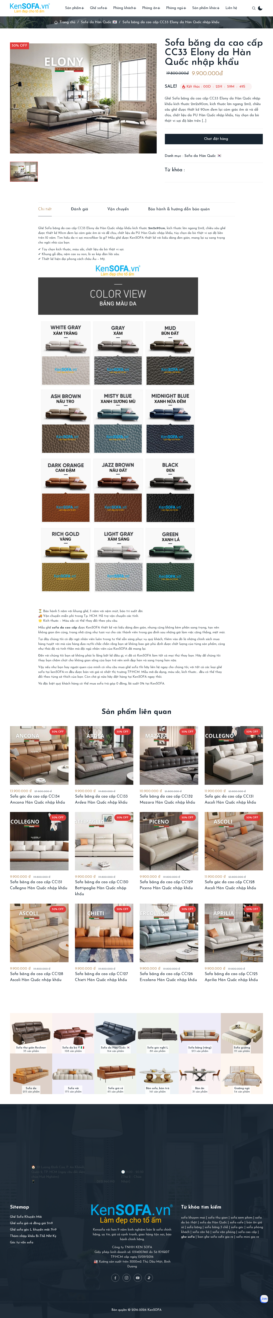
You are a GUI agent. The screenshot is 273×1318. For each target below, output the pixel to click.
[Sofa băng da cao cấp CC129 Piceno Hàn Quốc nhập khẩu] (169, 841)
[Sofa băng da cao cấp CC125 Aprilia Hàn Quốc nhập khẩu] (234, 933)
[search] (254, 8)
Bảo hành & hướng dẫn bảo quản (179, 209)
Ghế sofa (97, 8)
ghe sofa (188, 1237)
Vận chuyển (118, 209)
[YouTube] (138, 1278)
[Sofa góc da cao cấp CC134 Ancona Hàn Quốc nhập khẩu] (39, 755)
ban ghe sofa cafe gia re (215, 1237)
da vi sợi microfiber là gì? (89, 238)
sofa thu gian (218, 1217)
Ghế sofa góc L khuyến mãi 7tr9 (33, 1229)
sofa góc (237, 1227)
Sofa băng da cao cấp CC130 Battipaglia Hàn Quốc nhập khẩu (101, 888)
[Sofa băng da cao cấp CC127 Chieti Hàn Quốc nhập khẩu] (104, 933)
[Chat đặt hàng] (214, 139)
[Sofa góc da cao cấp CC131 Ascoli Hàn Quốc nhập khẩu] (234, 755)
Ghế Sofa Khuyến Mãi (26, 1217)
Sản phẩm (73, 8)
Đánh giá (79, 209)
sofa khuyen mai (193, 1217)
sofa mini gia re (247, 1237)
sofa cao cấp (247, 1232)
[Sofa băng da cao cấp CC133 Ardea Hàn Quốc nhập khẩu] (104, 755)
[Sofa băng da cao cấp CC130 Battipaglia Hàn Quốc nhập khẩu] (104, 841)
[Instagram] (127, 1278)
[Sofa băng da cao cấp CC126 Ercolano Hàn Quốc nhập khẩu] (169, 933)
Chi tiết (45, 209)
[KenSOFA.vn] (30, 8)
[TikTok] (149, 1278)
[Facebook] (115, 1278)
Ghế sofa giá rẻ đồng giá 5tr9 (31, 1223)
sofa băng (194, 1227)
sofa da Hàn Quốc (213, 1222)
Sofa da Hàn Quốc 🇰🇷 (99, 22)
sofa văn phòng (223, 1232)
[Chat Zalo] (264, 1299)
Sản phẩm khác (204, 8)
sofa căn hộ (200, 1232)
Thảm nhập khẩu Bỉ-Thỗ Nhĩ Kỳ (33, 1236)
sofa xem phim (241, 1217)
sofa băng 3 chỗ (216, 1227)
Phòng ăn (149, 8)
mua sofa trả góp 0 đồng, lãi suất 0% (117, 683)
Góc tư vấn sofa (21, 1242)
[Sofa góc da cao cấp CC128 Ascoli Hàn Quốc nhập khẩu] (234, 841)
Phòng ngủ (174, 8)
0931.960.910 (106, 1181)
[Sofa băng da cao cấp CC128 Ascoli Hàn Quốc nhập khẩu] (39, 933)
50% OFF (19, 46)
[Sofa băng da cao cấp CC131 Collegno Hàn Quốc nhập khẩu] (39, 841)
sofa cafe (236, 1222)
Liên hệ (231, 8)
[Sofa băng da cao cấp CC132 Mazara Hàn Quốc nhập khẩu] (169, 755)
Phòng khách (123, 8)
